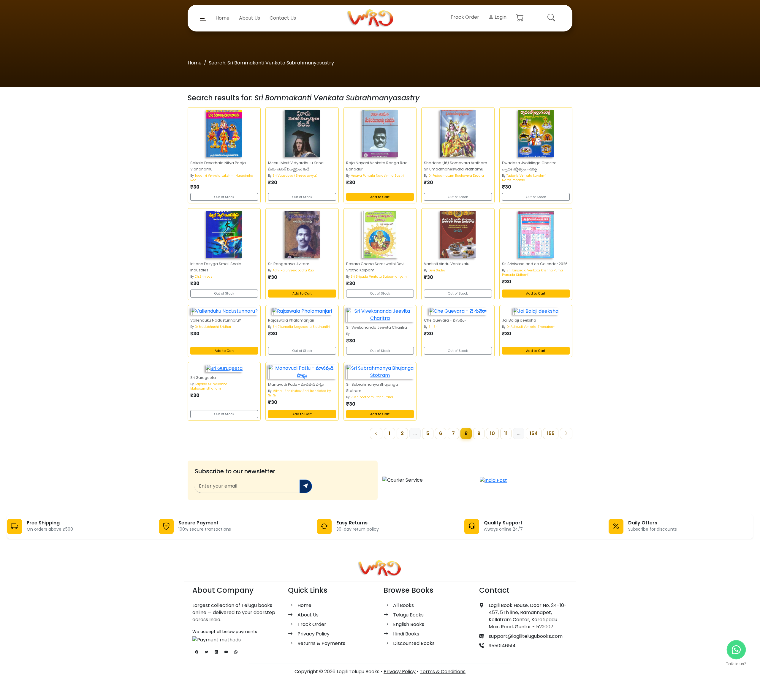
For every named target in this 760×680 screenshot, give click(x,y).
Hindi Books (406, 633)
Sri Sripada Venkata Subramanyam (379, 276)
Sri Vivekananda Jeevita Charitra (376, 327)
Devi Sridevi (437, 270)
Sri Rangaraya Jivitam (288, 263)
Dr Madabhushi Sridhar (213, 327)
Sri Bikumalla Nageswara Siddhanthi (301, 327)
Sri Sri (433, 327)
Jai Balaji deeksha (519, 320)
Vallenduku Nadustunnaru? (215, 320)
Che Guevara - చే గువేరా (445, 320)
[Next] (566, 433)
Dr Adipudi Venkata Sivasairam (530, 327)
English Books (408, 624)
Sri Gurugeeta (203, 377)
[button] (203, 18)
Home (222, 18)
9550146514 (502, 645)
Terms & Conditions (443, 671)
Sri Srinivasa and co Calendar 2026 (535, 263)
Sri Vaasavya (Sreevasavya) (295, 175)
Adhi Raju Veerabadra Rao (293, 270)
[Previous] (376, 433)
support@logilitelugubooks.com (526, 636)
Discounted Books (414, 643)
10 (492, 433)
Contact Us (283, 18)
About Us (249, 18)
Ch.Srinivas (203, 276)
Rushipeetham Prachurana (372, 397)
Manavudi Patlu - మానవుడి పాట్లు (296, 384)
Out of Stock (224, 196)
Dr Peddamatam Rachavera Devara (456, 175)
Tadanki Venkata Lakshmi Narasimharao (524, 177)
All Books (403, 605)
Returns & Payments (321, 643)
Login (499, 17)
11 (506, 433)
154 (534, 433)
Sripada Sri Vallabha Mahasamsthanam (208, 386)
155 (551, 433)
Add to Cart (380, 196)
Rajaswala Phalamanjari (291, 320)
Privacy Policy (313, 633)
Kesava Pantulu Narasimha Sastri (377, 175)
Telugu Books (408, 614)
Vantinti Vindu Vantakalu (446, 263)
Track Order (464, 17)
